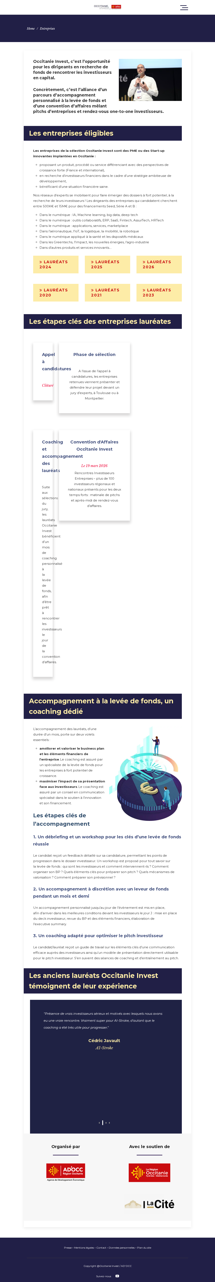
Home (31, 28)
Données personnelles (122, 1247)
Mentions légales (84, 1247)
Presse (68, 1247)
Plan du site (144, 1247)
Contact (101, 1247)
